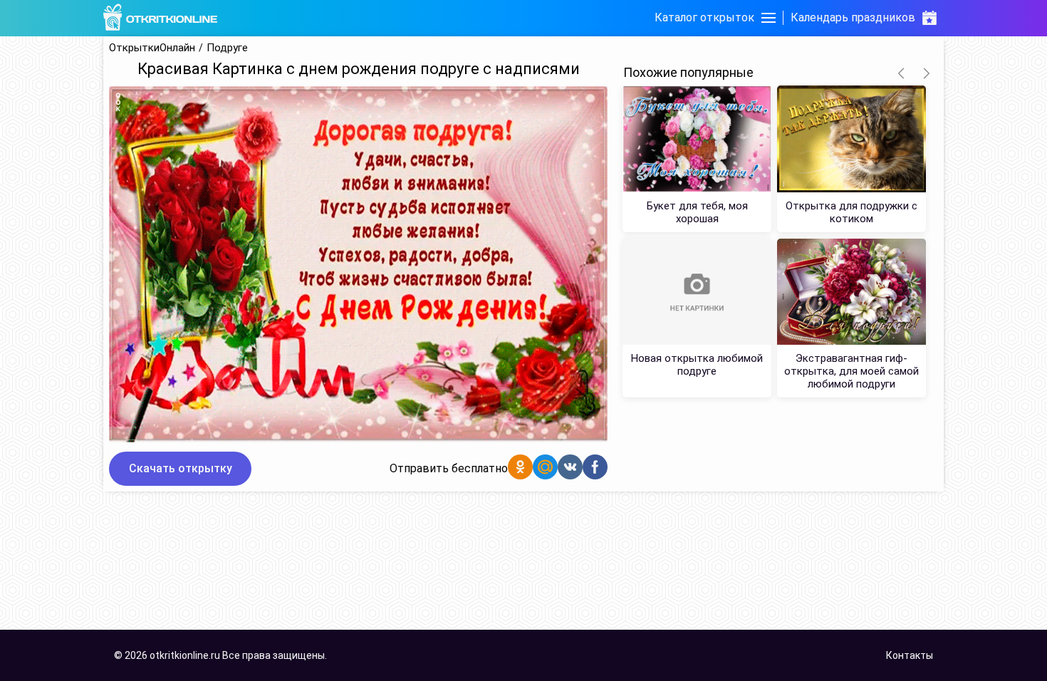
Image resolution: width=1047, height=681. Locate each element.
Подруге (227, 48)
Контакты (909, 655)
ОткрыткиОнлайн (152, 48)
